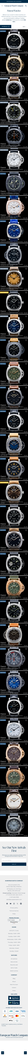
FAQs (14, 913)
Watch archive (14, 970)
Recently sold (14, 964)
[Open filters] (2, 1052)
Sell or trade (14, 967)
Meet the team (14, 984)
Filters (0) (4, 26)
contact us (8, 20)
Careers (14, 987)
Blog (14, 978)
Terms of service (14, 910)
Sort (24, 26)
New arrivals (14, 961)
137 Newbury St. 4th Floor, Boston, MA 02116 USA (14, 889)
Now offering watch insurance (14, 1)
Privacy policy (14, 907)
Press (14, 990)
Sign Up (14, 864)
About (14, 981)
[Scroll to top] (25, 1052)
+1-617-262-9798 (14, 897)
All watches (14, 958)
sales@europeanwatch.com (14, 899)
